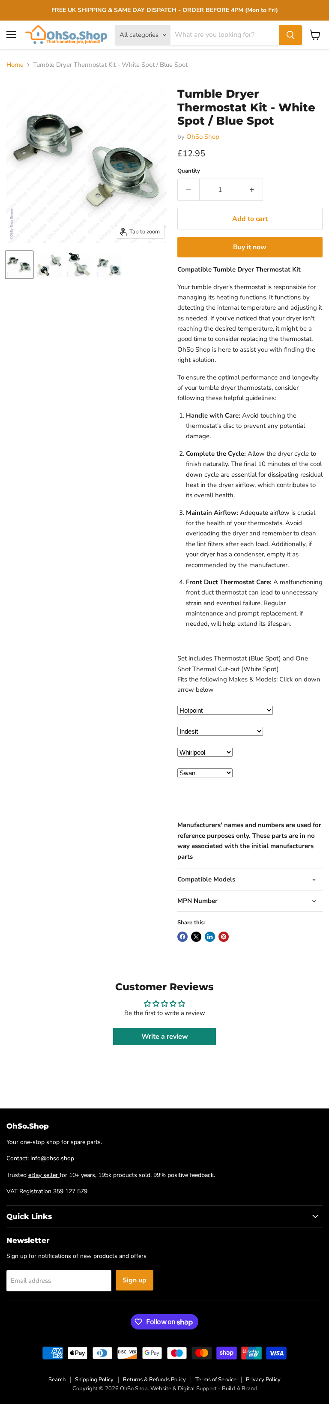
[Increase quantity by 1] (252, 190)
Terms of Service (215, 1379)
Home (15, 65)
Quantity (188, 171)
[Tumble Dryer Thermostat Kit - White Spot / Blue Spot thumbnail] (19, 264)
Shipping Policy (94, 1379)
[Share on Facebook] (182, 937)
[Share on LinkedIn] (210, 937)
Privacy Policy (263, 1379)
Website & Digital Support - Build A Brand (203, 1388)
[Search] (290, 35)
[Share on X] (196, 937)
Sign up (135, 1280)
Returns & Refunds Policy (154, 1379)
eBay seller (44, 1175)
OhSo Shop (202, 136)
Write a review (164, 1036)
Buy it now (249, 247)
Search (57, 1379)
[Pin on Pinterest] (223, 937)
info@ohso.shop (52, 1158)
